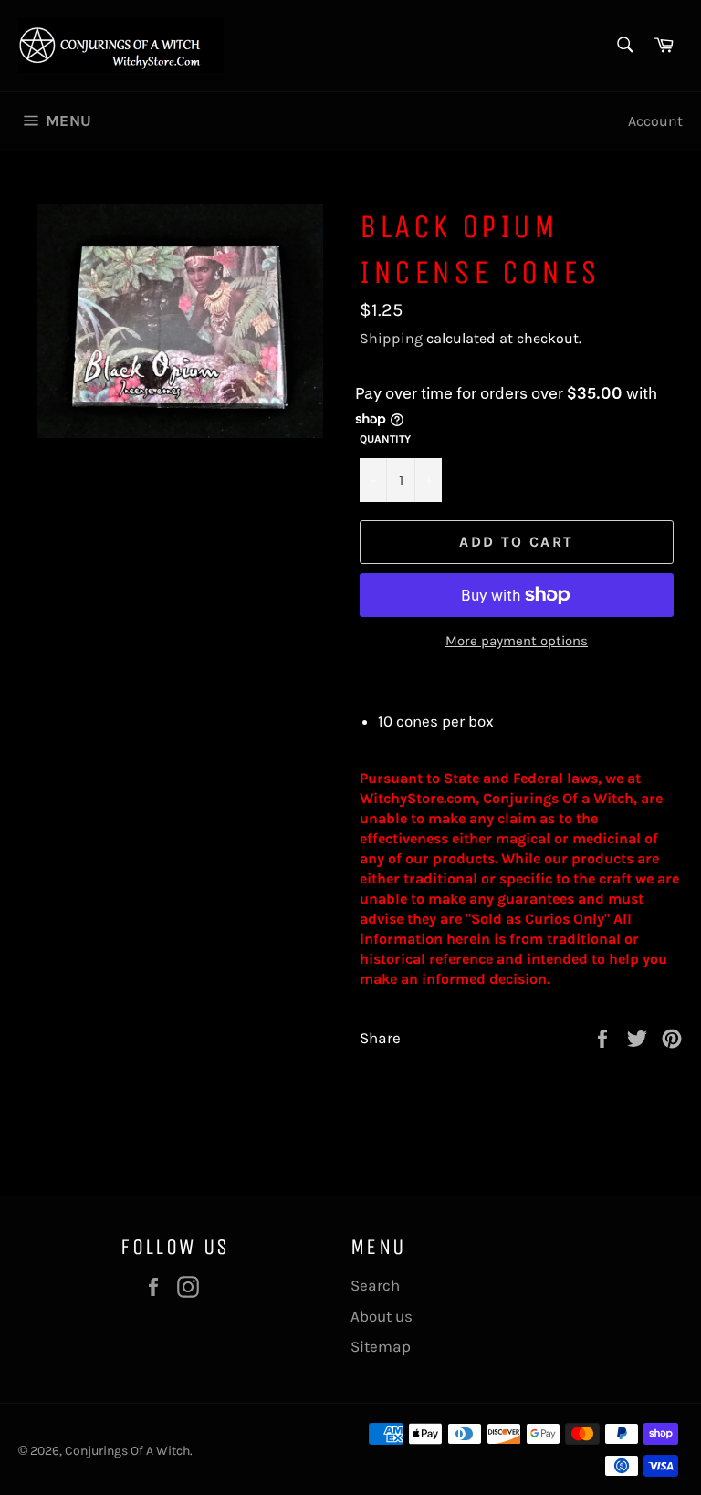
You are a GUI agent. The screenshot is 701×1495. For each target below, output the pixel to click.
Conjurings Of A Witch (127, 1451)
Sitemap (380, 1346)
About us (381, 1316)
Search (375, 1285)
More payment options (516, 640)
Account (655, 121)
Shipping (391, 338)
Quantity (385, 439)
